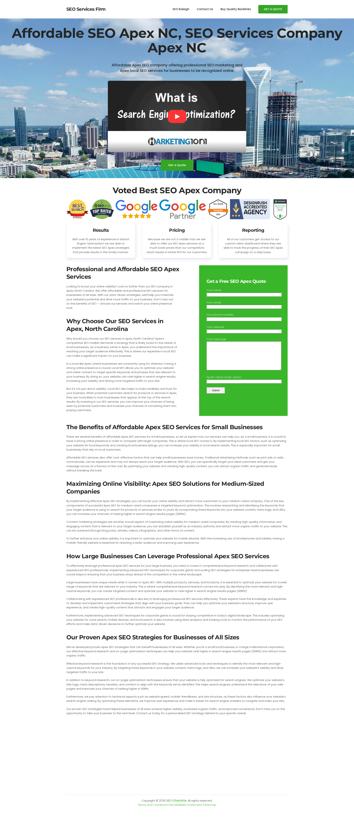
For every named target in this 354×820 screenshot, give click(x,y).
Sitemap (210, 805)
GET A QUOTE (273, 9)
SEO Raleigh (181, 9)
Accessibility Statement (186, 805)
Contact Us (205, 9)
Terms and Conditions (153, 805)
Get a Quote (177, 165)
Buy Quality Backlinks (236, 9)
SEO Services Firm (85, 9)
